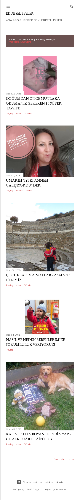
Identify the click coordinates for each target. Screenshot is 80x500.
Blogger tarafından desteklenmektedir (43, 482)
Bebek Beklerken (37, 20)
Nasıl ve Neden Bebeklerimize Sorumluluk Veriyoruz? (35, 342)
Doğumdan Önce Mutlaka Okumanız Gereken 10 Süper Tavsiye (34, 103)
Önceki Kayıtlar (64, 459)
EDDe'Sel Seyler (19, 13)
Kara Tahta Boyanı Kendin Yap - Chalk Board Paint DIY (38, 436)
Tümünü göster (20, 42)
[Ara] (72, 6)
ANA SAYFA (13, 20)
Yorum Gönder (24, 113)
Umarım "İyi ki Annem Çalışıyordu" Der (27, 183)
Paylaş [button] (9, 113)
